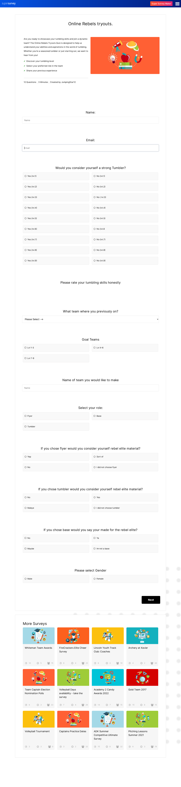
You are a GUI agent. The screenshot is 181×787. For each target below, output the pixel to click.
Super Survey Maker (161, 3)
